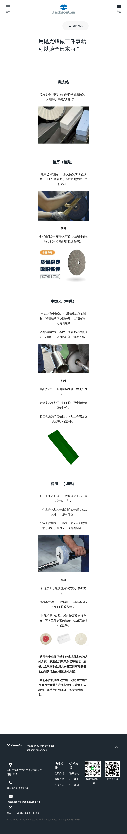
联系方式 (74, 773)
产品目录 (59, 784)
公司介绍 (59, 773)
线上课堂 (74, 779)
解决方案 (59, 779)
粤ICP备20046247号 (69, 819)
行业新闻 (74, 784)
